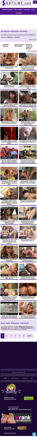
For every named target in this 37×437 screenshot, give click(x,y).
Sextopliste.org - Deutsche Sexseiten (19, 409)
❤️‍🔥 (18, 13)
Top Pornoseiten (13, 408)
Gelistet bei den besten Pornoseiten (10, 398)
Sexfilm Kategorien (7, 9)
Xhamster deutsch (26, 328)
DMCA (5, 378)
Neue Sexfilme (18, 9)
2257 (32, 378)
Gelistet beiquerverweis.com (9, 428)
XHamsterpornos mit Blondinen (19, 45)
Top (34, 434)
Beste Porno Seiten (10, 433)
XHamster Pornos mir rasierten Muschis (29, 47)
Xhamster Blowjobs (6, 45)
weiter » (29, 336)
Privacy (24, 378)
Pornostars (27, 9)
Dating (33, 9)
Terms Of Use (14, 378)
